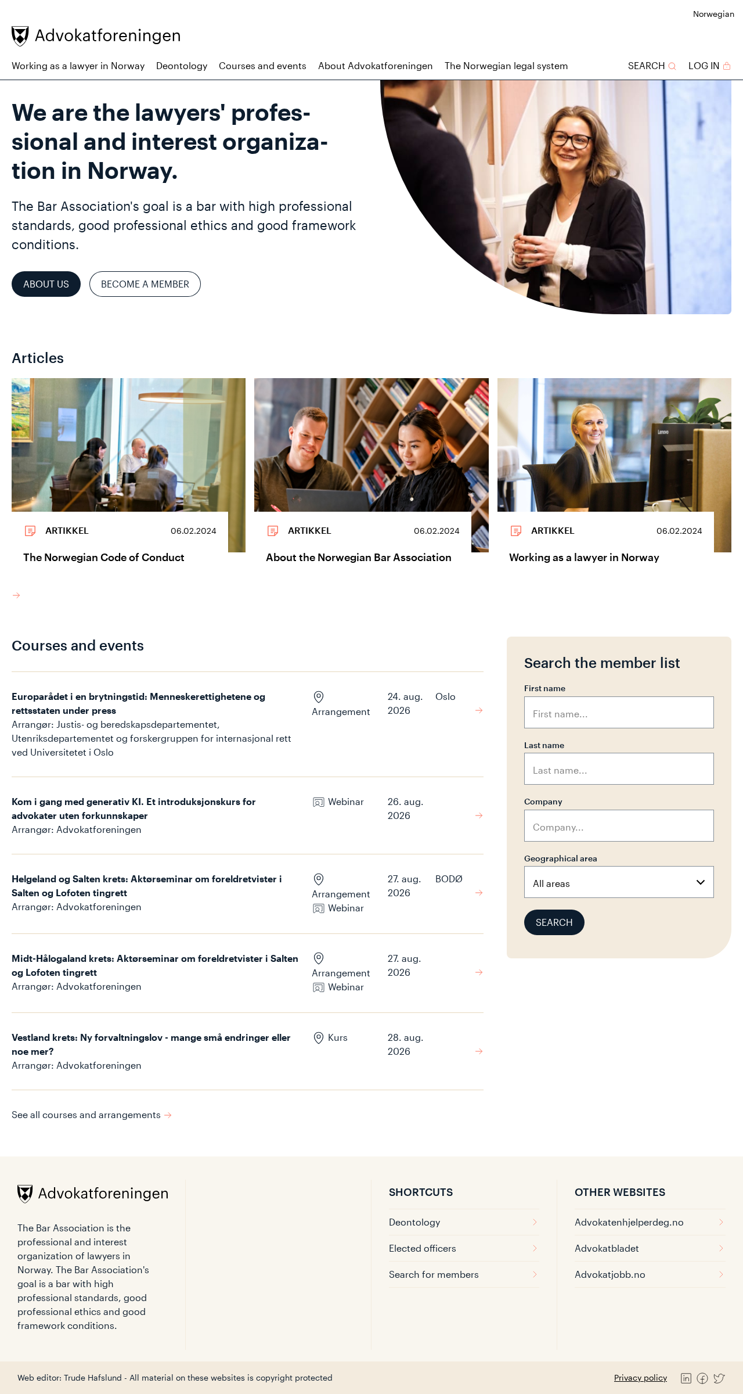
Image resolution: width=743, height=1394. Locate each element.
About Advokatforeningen (375, 65)
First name (544, 688)
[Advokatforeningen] (96, 36)
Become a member (145, 283)
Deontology (181, 65)
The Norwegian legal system (506, 65)
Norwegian (713, 14)
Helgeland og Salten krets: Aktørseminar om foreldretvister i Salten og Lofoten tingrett (147, 885)
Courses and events (262, 65)
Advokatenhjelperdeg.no (629, 1221)
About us (46, 283)
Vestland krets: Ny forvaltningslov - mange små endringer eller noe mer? (151, 1044)
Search (554, 922)
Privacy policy (640, 1377)
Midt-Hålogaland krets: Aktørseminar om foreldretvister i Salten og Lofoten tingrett (155, 965)
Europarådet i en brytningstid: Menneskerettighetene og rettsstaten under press (138, 703)
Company (543, 801)
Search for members (434, 1274)
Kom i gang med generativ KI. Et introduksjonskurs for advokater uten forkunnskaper (134, 808)
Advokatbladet (607, 1247)
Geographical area (560, 858)
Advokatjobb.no (610, 1274)
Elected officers (422, 1247)
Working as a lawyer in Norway (78, 65)
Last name (544, 745)
